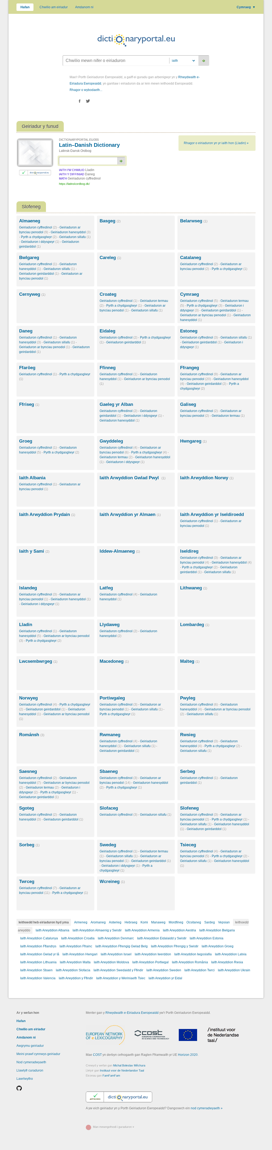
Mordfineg (176, 922)
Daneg (25, 331)
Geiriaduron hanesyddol (71, 232)
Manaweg (158, 922)
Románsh (31, 734)
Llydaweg (110, 624)
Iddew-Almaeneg (120, 551)
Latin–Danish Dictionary (89, 145)
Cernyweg (32, 294)
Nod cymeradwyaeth (31, 1062)
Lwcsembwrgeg (38, 661)
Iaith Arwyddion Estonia (206, 938)
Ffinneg (108, 367)
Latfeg (106, 587)
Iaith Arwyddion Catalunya (39, 938)
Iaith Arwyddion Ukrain (234, 970)
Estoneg (188, 331)
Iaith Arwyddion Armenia (142, 930)
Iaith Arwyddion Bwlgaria (217, 930)
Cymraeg (246, 7)
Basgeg (110, 220)
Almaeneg (29, 220)
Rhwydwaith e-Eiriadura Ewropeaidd (132, 1013)
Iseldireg (189, 551)
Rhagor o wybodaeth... (86, 90)
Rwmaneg (110, 734)
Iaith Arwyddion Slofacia (73, 970)
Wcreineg (112, 881)
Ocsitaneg (193, 922)
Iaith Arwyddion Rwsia (227, 962)
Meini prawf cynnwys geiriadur (38, 1054)
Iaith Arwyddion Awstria (179, 930)
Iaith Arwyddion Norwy (206, 477)
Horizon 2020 (188, 1055)
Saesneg (28, 771)
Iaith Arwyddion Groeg (217, 946)
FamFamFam (111, 1075)
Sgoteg (26, 808)
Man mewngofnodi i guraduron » (113, 1126)
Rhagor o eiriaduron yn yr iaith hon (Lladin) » (216, 143)
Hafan (24, 7)
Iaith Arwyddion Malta (75, 962)
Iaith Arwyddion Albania (52, 930)
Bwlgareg (29, 257)
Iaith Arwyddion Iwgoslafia (193, 954)
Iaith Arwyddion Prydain (47, 514)
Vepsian (224, 922)
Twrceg (26, 881)
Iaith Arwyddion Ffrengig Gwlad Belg (121, 946)
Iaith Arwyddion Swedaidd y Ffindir (118, 970)
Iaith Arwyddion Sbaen (36, 970)
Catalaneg (190, 257)
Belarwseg (193, 220)
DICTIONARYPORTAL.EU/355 (79, 139)
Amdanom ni (84, 7)
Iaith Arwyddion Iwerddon (153, 954)
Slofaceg (109, 808)
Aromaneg (98, 922)
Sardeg (209, 922)
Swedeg (108, 844)
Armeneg (80, 922)
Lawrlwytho (24, 1079)
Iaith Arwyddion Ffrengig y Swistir (174, 946)
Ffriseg (29, 404)
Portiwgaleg (112, 698)
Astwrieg (115, 922)
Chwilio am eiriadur (54, 7)
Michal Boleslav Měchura (129, 1065)
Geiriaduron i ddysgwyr (40, 242)
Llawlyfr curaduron (29, 1070)
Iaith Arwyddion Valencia (38, 978)
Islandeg (28, 587)
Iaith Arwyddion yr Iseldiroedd (212, 514)
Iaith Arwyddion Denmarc (116, 938)
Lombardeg (194, 624)
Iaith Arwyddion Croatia (78, 938)
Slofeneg (189, 808)
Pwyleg (187, 698)
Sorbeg (29, 844)
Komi (144, 922)
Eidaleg (107, 331)
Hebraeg (131, 922)
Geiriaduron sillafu (75, 237)
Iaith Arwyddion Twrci (199, 970)
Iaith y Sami (34, 551)
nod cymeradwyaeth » (207, 1108)
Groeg (25, 441)
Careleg (110, 257)
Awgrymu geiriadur (30, 1046)
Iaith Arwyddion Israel (116, 954)
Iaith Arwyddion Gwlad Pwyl (132, 477)
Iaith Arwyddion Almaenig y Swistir (97, 930)
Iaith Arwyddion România (190, 962)
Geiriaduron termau (228, 416)
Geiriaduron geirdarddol (39, 274)
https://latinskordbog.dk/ (74, 183)
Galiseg (188, 404)
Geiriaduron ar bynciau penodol (205, 315)
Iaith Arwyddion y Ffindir (76, 978)
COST (97, 1055)
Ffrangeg (189, 367)
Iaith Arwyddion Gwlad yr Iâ (39, 954)
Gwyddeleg (111, 441)
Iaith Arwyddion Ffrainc (76, 946)
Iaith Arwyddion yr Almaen (130, 514)
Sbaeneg (109, 771)
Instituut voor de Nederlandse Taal (122, 1070)
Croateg (108, 294)
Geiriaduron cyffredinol (38, 227)
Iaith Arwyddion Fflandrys (38, 946)
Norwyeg (28, 698)
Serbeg (187, 771)
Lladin (25, 624)
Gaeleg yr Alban (116, 404)
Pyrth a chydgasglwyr (39, 237)
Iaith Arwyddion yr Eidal (165, 978)
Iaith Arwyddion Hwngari (79, 954)
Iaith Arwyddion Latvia (230, 954)
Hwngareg (193, 441)
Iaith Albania (32, 477)
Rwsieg (188, 734)
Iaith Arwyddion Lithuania (38, 962)
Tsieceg (188, 844)
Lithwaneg (193, 587)
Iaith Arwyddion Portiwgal (150, 962)
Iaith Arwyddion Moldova (111, 962)
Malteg (189, 661)
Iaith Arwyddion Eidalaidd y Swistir (161, 938)
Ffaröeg (27, 367)
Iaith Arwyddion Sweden (163, 970)
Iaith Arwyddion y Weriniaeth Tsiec (120, 978)
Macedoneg (114, 661)
